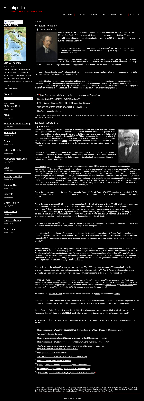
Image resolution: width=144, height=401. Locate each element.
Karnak (83, 389)
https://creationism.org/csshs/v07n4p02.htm (54, 361)
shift (86, 153)
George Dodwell (69, 60)
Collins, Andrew (11, 203)
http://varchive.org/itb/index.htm (49, 111)
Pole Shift (38, 391)
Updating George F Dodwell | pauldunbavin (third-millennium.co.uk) (64, 365)
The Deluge (101, 391)
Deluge (67, 38)
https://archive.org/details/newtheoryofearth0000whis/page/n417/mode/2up (70, 95)
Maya (6, 115)
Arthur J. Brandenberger (68, 387)
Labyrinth (8, 194)
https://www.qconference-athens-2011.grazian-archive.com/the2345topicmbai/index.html (72, 338)
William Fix (118, 206)
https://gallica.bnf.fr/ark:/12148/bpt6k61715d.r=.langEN (58, 99)
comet (70, 115)
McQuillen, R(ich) (12, 106)
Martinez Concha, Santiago (17, 123)
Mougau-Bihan (127, 115)
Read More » (13, 88)
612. (95, 166)
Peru (6, 167)
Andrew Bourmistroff (53, 387)
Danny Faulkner (117, 387)
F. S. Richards (132, 387)
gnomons (67, 389)
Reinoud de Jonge (42, 72)
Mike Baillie (84, 60)
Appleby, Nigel (11, 185)
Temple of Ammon (91, 391)
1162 (76, 35)
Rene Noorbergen (42, 167)
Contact (134, 15)
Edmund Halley (126, 285)
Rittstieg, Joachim (13, 176)
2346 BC (109, 320)
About (123, 15)
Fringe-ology (10, 132)
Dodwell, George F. (46, 122)
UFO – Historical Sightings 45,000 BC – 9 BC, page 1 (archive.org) (63, 103)
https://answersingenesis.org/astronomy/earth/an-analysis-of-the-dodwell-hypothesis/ (70, 346)
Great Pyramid (76, 389)
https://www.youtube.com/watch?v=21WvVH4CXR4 (57, 349)
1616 (134, 191)
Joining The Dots (12, 63)
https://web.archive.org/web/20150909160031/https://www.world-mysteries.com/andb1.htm (73, 342)
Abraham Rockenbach (54, 115)
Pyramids (8, 141)
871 (43, 209)
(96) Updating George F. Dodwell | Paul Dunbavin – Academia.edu (63, 369)
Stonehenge (10, 229)
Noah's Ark (110, 389)
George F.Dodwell (41, 389)
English (10, 22)
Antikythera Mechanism (15, 159)
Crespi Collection (12, 220)
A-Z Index (80, 15)
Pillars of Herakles (13, 150)
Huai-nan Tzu (94, 115)
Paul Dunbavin (80, 235)
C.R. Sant (57, 320)
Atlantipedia (14, 7)
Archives (94, 15)
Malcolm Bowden (92, 389)
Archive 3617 (10, 211)
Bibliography (109, 15)
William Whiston (47, 117)
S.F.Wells (81, 391)
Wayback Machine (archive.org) (49, 334)
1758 (44, 238)
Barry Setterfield (94, 387)
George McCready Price (55, 389)
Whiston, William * (46, 25)
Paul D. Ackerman (121, 389)
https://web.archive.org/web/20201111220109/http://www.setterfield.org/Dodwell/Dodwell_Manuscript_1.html (80, 330)
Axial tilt (86, 387)
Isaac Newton (111, 285)
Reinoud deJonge (59, 391)
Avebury (79, 387)
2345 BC (43, 115)
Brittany (64, 115)
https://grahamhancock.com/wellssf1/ (51, 353)
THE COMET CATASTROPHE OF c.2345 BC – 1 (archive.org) (62, 107)
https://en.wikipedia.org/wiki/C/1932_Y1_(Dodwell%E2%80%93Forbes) (66, 373)
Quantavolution (47, 391)
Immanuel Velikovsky (66, 48)
